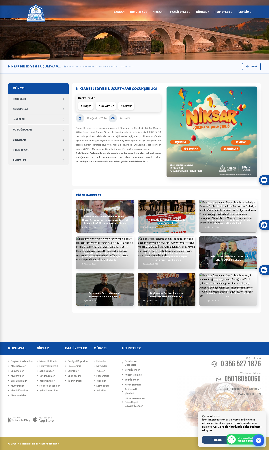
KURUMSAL (137, 12)
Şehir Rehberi (47, 370)
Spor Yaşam (74, 375)
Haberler (88, 66)
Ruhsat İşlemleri (133, 374)
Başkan (119, 12)
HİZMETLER (222, 12)
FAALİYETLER (179, 12)
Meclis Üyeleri (18, 365)
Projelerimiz (74, 365)
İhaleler (19, 119)
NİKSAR (157, 12)
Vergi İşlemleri (132, 369)
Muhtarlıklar (17, 385)
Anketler (19, 160)
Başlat (87, 106)
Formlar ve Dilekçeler (131, 363)
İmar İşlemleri (132, 379)
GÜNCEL (201, 12)
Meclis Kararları (19, 390)
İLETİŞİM (243, 12)
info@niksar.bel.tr (243, 388)
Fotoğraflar (22, 129)
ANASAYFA (72, 66)
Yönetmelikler (18, 395)
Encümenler (17, 370)
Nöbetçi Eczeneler (50, 385)
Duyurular (20, 109)
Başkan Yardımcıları (22, 361)
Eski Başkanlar (19, 380)
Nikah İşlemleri (133, 384)
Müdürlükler (17, 375)
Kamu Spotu (21, 150)
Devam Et (107, 106)
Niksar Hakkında (48, 361)
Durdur (127, 106)
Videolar (19, 139)
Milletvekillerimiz (49, 365)
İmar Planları (75, 380)
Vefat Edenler (47, 375)
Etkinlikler (73, 370)
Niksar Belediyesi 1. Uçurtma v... (117, 66)
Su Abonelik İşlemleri (131, 391)
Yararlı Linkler (47, 380)
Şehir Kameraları (49, 390)
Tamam (217, 439)
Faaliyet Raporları (78, 361)
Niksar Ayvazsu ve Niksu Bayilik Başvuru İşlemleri (135, 402)
